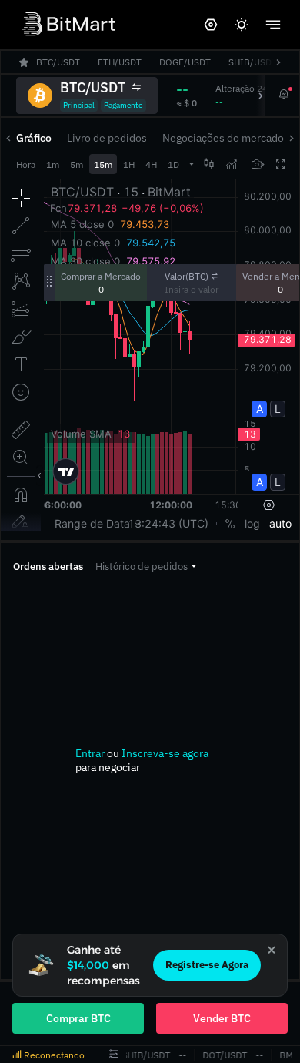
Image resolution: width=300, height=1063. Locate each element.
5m (76, 164)
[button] (145, 566)
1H (129, 164)
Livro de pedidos (107, 138)
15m (103, 164)
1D (173, 164)
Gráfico (34, 138)
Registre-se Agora (206, 964)
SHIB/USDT (145, 1055)
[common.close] (271, 950)
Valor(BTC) (186, 276)
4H (151, 164)
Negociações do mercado (223, 138)
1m (52, 164)
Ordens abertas (48, 566)
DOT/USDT (224, 1055)
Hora (25, 164)
